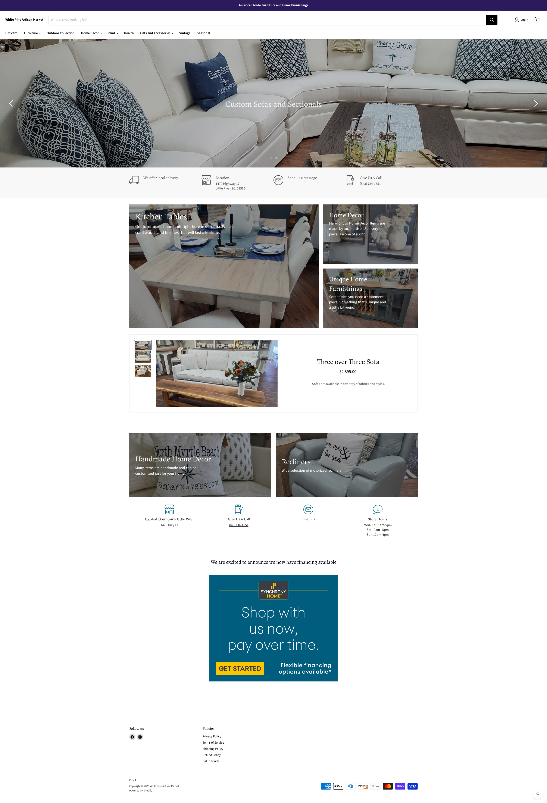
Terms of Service (213, 742)
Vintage (184, 33)
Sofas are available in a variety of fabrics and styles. (348, 384)
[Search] (491, 20)
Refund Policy (212, 755)
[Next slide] (535, 103)
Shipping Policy (213, 749)
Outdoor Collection (61, 33)
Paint (112, 33)
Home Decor (90, 33)
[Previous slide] (11, 103)
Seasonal (203, 33)
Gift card (11, 33)
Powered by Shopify (140, 791)
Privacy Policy (212, 736)
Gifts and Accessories (155, 33)
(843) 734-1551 (370, 183)
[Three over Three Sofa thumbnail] (142, 345)
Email (132, 780)
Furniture (31, 33)
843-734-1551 (239, 525)
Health (129, 33)
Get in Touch (211, 761)
